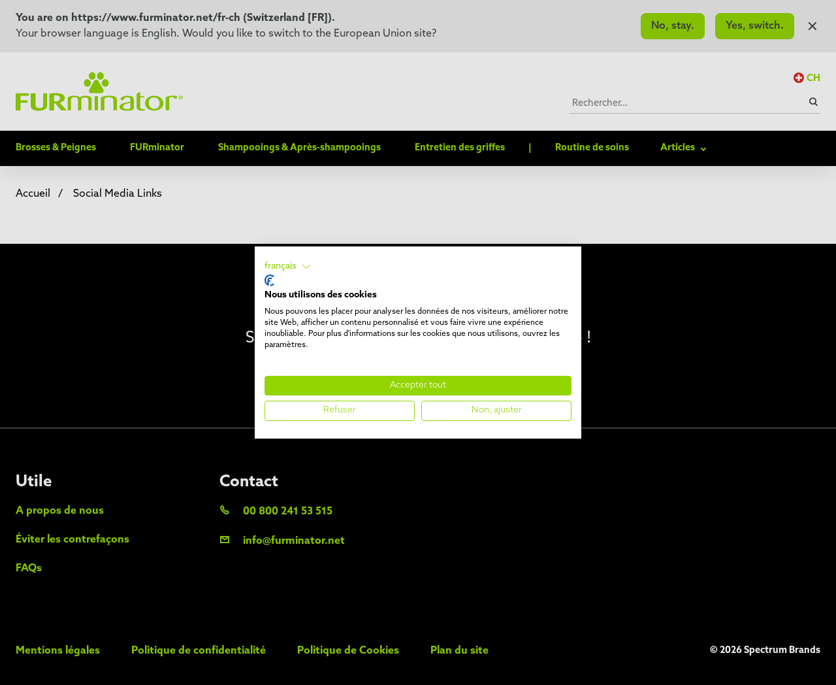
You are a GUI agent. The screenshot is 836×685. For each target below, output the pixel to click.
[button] (288, 267)
